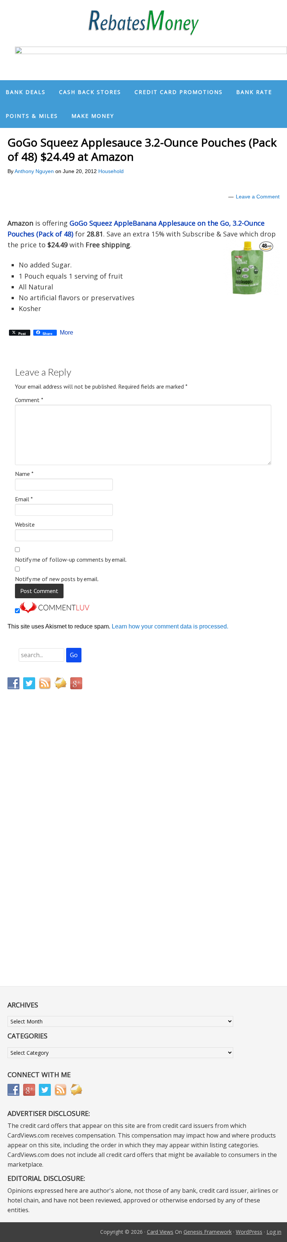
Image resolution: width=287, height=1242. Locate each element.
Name (24, 473)
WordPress (249, 1231)
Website (25, 524)
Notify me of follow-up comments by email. (71, 559)
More (66, 333)
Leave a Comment (258, 197)
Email (24, 499)
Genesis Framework (207, 1231)
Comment (29, 400)
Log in (273, 1231)
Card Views (160, 1231)
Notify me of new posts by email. (57, 579)
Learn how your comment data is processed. (170, 626)
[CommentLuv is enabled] (54, 611)
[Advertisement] (43, 851)
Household (111, 171)
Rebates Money (143, 23)
